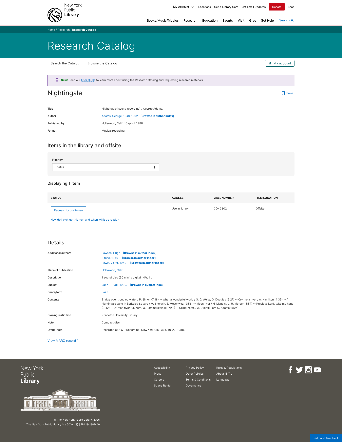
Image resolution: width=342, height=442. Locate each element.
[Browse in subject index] (147, 284)
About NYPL (224, 373)
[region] (171, 208)
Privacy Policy (195, 367)
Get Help (267, 20)
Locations (204, 7)
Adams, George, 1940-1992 (120, 116)
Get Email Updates (254, 7)
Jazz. (105, 292)
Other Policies (194, 373)
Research (190, 20)
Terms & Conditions (198, 379)
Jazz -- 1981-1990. (114, 284)
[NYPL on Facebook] (290, 369)
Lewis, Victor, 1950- (114, 262)
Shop (291, 7)
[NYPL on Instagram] (308, 369)
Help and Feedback (326, 438)
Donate (276, 7)
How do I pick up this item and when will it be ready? (85, 219)
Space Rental (162, 385)
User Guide (88, 80)
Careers (159, 379)
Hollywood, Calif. (112, 270)
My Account (181, 6)
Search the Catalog (65, 63)
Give (252, 20)
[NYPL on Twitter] (299, 369)
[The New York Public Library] (65, 12)
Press (157, 373)
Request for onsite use (68, 210)
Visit (241, 20)
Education (210, 20)
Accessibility (162, 367)
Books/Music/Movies (163, 20)
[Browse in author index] (157, 116)
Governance (193, 385)
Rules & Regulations (229, 367)
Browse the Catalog (102, 63)
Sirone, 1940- (110, 257)
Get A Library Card (226, 7)
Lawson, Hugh (111, 252)
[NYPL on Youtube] (317, 369)
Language (222, 379)
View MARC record (62, 341)
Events (227, 20)
